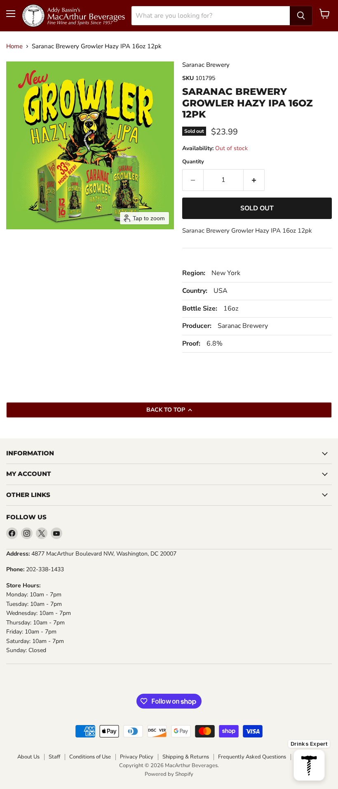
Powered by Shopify (169, 774)
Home (14, 46)
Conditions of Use (90, 757)
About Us (28, 757)
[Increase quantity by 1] (254, 180)
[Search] (301, 15)
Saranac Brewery (206, 65)
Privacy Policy (136, 757)
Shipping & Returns (185, 757)
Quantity (193, 162)
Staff (54, 757)
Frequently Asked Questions (252, 757)
